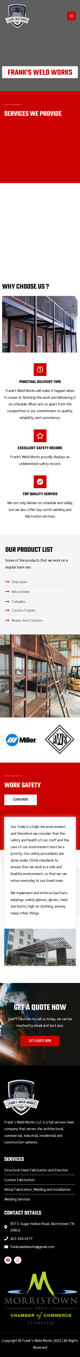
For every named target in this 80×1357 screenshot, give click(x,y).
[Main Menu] (71, 16)
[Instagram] (17, 1260)
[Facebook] (8, 1260)
